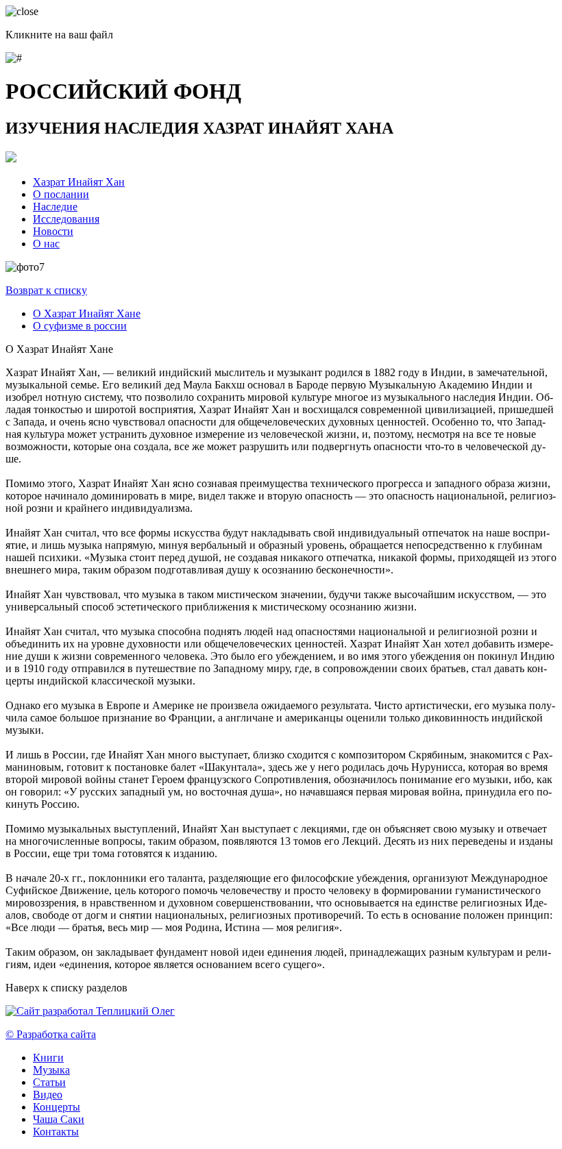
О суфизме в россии (80, 326)
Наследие (55, 206)
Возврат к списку (46, 290)
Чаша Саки (58, 1119)
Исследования (66, 219)
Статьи (49, 1082)
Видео (47, 1094)
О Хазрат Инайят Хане (86, 313)
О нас (46, 243)
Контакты (56, 1131)
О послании (61, 194)
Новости (53, 231)
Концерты (56, 1107)
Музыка (51, 1070)
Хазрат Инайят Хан (79, 182)
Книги (48, 1057)
